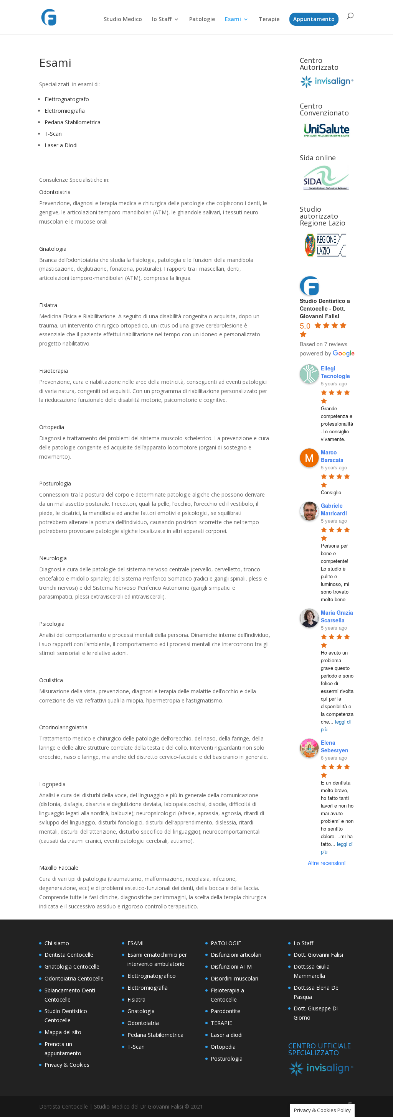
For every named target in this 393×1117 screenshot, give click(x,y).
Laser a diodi (227, 1034)
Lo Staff (303, 943)
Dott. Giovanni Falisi (318, 954)
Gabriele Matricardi (334, 509)
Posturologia (227, 1058)
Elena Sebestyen (334, 746)
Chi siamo (57, 943)
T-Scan (53, 133)
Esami (233, 19)
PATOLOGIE (226, 943)
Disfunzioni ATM (231, 966)
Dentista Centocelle (69, 954)
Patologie (202, 19)
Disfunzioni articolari (236, 954)
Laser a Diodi (61, 145)
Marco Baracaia (332, 456)
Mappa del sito (63, 1032)
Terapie (269, 19)
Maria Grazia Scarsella (337, 616)
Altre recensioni (326, 863)
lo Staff (162, 19)
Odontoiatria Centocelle (74, 978)
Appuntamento (314, 19)
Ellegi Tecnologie (335, 372)
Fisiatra (136, 999)
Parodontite (225, 1011)
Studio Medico (123, 19)
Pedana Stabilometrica (73, 122)
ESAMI (135, 943)
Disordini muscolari (234, 978)
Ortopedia (223, 1046)
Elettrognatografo (67, 99)
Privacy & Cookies (67, 1064)
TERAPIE (221, 1023)
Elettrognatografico (151, 975)
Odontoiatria (143, 1023)
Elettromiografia (65, 110)
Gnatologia (141, 1011)
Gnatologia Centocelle (72, 966)
